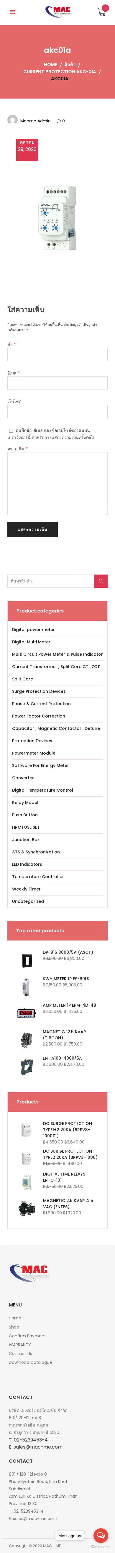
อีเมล (13, 373)
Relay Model (25, 802)
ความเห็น (17, 449)
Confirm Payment (27, 1336)
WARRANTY (20, 1345)
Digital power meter (33, 629)
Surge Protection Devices (39, 691)
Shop (14, 1327)
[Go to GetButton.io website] (100, 1547)
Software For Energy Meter (40, 765)
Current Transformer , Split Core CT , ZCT (56, 667)
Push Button (25, 815)
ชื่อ (11, 344)
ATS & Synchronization (36, 852)
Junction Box (26, 840)
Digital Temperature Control (42, 790)
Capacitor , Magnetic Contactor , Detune (56, 728)
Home (15, 1318)
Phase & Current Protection (41, 704)
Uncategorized (28, 901)
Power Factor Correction (38, 716)
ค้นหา (102, 584)
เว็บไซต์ (14, 402)
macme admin (35, 121)
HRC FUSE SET (26, 827)
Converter (23, 778)
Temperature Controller (38, 877)
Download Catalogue (30, 1362)
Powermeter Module (33, 753)
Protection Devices (32, 741)
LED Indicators (27, 864)
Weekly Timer (26, 889)
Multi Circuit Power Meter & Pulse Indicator (57, 654)
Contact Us (20, 1353)
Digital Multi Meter (31, 642)
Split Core (22, 679)
